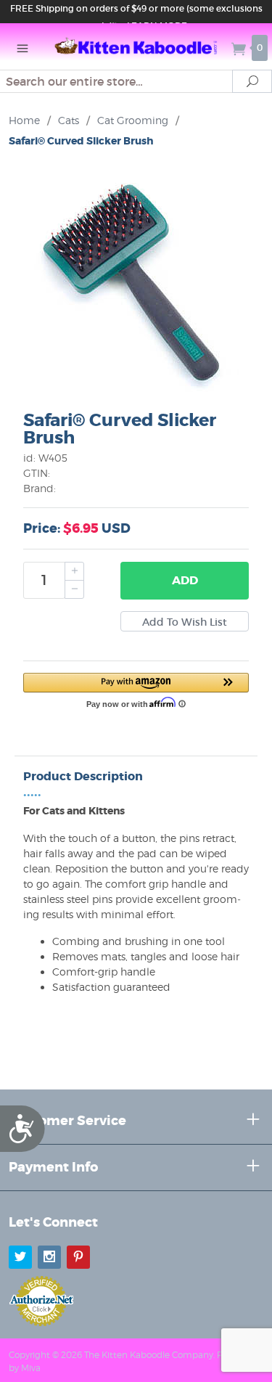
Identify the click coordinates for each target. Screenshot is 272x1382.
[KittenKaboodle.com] (136, 46)
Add (185, 580)
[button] (136, 689)
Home (24, 120)
